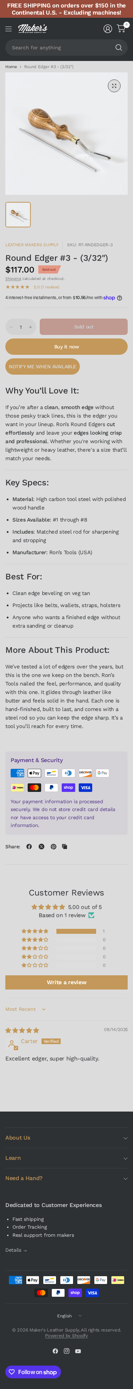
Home (11, 67)
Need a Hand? (24, 1178)
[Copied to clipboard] (64, 846)
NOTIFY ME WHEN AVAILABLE (42, 366)
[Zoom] (114, 85)
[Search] (119, 47)
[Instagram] (66, 1351)
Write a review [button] (67, 982)
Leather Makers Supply (31, 244)
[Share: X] (41, 846)
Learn (13, 1157)
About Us (17, 1137)
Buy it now (66, 346)
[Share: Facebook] (29, 846)
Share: (12, 846)
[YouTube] (78, 1351)
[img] (22, 1030)
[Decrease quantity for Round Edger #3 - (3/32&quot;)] (11, 327)
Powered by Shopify (66, 1335)
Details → (16, 1250)
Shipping (13, 278)
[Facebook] (55, 1351)
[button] (35, 931)
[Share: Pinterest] (53, 846)
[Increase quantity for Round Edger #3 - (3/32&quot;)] (30, 327)
